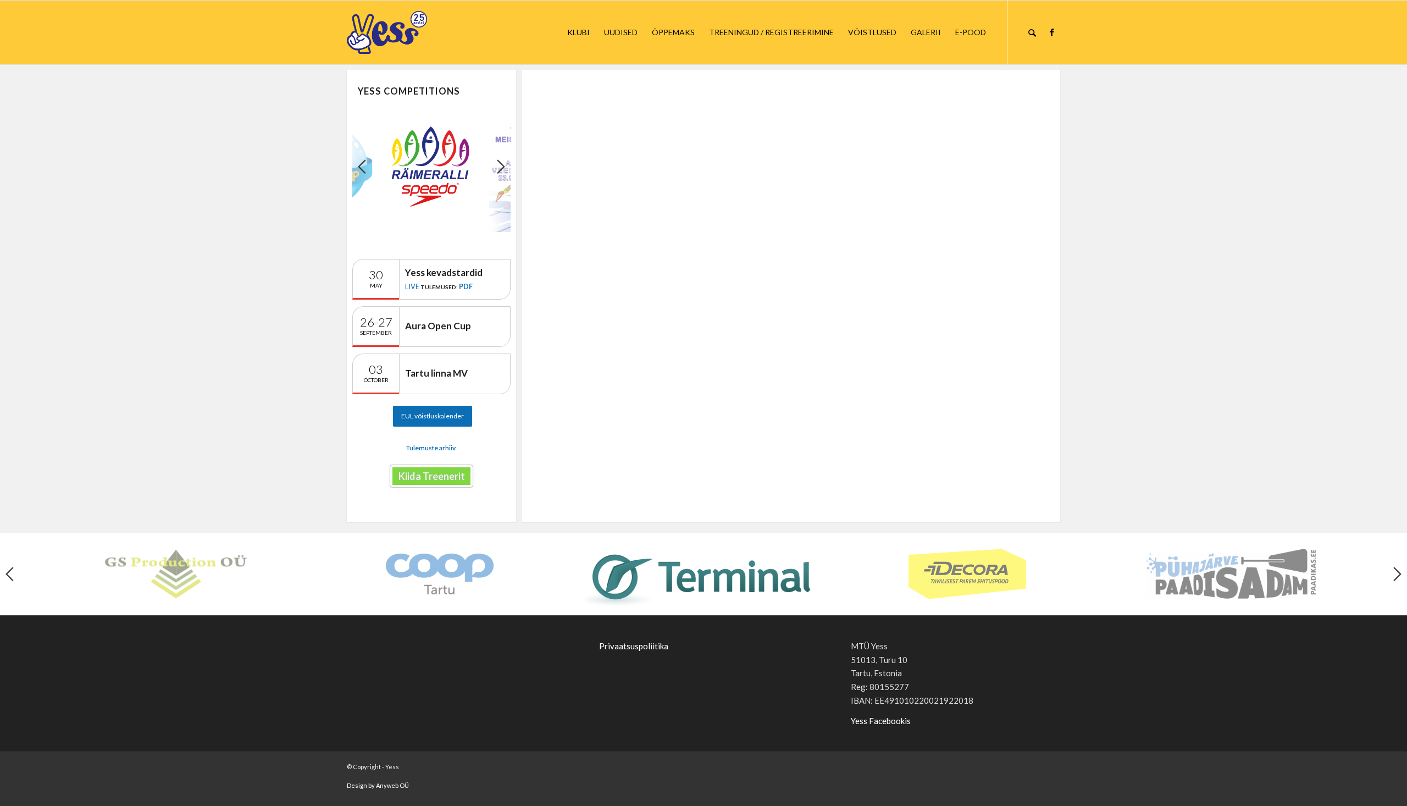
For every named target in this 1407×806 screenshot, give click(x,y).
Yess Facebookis (881, 721)
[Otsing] (1032, 32)
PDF (466, 286)
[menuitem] (578, 32)
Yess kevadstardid (444, 272)
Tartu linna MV (436, 373)
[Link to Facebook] (1052, 32)
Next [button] (501, 166)
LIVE (412, 286)
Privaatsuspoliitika (633, 646)
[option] (432, 166)
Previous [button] (362, 166)
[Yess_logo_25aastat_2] (428, 32)
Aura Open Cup (438, 326)
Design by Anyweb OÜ (378, 785)
